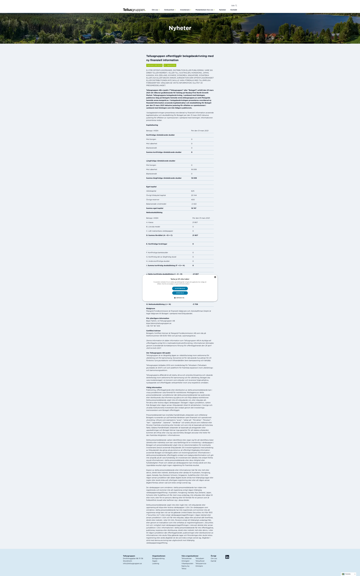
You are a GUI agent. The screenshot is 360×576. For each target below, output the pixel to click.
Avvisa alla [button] (180, 293)
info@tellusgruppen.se (132, 563)
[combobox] (215, 277)
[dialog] (180, 288)
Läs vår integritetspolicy (196, 284)
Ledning (155, 563)
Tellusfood (199, 561)
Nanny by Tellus (185, 567)
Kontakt (233, 10)
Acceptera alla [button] (180, 288)
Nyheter (222, 10)
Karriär (213, 561)
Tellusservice (200, 563)
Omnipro (199, 566)
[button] (159, 10)
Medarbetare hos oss (204, 10)
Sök (233, 6)
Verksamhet (169, 10)
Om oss (155, 10)
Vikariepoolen (187, 563)
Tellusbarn (199, 558)
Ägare (154, 561)
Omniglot (185, 561)
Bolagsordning (158, 558)
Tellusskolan (187, 558)
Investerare (185, 10)
